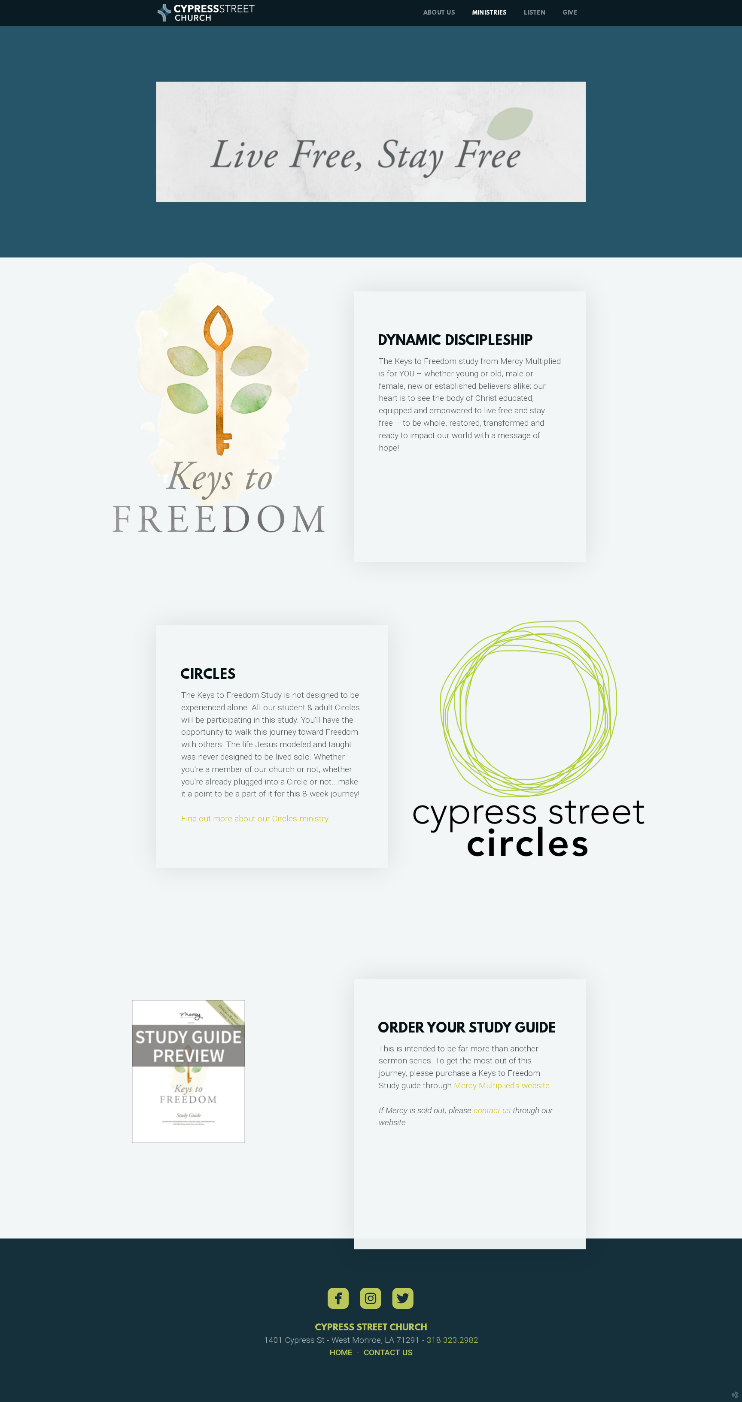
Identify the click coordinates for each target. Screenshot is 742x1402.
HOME (341, 1352)
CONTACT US (388, 1352)
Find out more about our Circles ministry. (255, 819)
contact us (492, 1110)
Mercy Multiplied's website (502, 1085)
